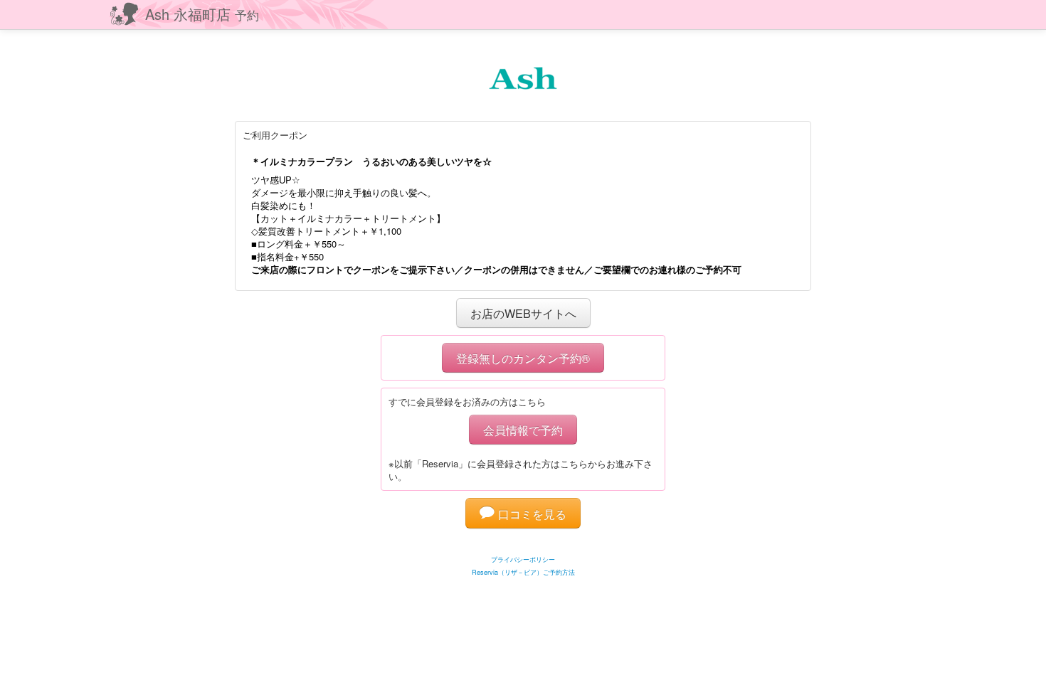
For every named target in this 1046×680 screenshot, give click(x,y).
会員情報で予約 (523, 429)
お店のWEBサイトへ (523, 313)
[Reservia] (523, 541)
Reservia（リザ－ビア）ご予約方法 (523, 572)
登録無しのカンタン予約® (523, 357)
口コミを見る (530, 513)
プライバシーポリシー (523, 559)
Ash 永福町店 (202, 14)
